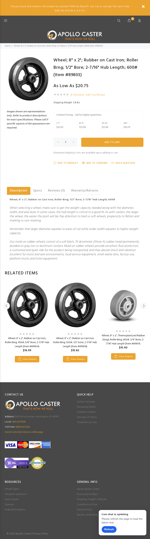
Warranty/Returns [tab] (84, 190)
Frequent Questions (16, 494)
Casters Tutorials (86, 402)
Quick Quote (12, 499)
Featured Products (15, 510)
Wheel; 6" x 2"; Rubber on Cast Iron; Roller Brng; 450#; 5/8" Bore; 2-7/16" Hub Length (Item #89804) (27, 342)
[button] (46, 60)
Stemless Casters (86, 412)
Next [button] (143, 305)
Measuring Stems (86, 407)
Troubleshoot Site (87, 422)
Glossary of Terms (87, 417)
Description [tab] (18, 190)
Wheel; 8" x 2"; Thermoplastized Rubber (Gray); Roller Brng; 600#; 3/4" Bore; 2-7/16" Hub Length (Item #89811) (123, 340)
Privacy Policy (84, 510)
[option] (27, 318)
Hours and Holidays (87, 494)
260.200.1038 (15, 422)
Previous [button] (6, 305)
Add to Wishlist (68, 163)
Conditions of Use (87, 504)
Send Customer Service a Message (24, 432)
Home (7, 46)
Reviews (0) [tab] (56, 190)
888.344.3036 (17, 427)
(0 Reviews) (77, 95)
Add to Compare (97, 163)
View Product (29, 359)
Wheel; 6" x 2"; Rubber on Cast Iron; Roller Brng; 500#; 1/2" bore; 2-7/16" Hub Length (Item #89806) (75, 342)
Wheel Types (12, 489)
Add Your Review (95, 95)
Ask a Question (125, 163)
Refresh (109, 529)
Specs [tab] (37, 190)
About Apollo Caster (88, 489)
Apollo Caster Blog (87, 515)
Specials (9, 504)
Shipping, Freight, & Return (91, 499)
